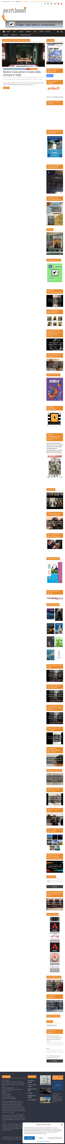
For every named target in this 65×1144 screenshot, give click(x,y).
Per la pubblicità (32, 1100)
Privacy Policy (47, 1141)
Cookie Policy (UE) (25, 35)
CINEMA (28, 31)
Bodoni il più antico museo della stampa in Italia (22, 73)
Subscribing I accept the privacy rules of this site (53, 1056)
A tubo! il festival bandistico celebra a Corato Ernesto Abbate (36, 1)
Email (47, 1048)
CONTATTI (14, 35)
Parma (34, 79)
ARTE (14, 31)
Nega (40, 1138)
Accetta (29, 1138)
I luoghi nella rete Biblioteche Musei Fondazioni (14, 69)
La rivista (30, 1093)
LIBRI (34, 31)
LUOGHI (21, 31)
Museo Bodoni (29, 79)
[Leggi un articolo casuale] (61, 31)
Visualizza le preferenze (55, 1138)
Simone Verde (39, 79)
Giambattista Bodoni (20, 79)
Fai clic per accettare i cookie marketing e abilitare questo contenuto (54, 300)
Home (8, 31)
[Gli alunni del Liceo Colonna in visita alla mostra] (51, 494)
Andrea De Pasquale (23, 77)
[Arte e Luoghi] (4, 31)
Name (48, 1041)
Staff (16, 77)
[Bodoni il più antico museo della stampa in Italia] (23, 44)
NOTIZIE (48, 31)
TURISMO (5, 35)
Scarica (49, 76)
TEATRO (41, 31)
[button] (62, 1124)
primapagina (34, 69)
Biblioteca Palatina (33, 77)
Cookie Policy (40, 1141)
